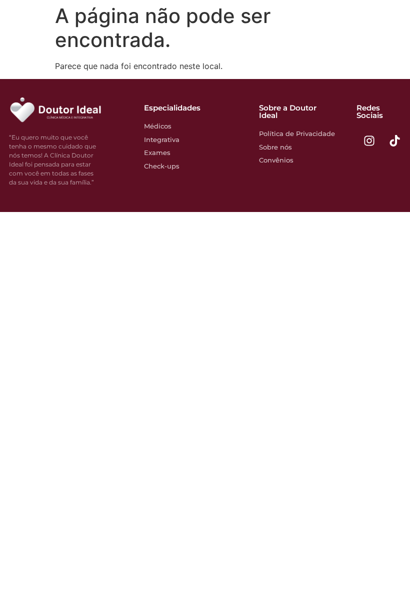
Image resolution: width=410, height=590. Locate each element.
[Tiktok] (394, 140)
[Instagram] (369, 140)
